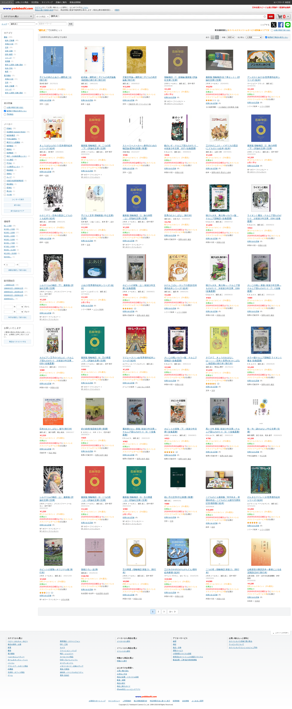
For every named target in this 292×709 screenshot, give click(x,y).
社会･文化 (9, 68)
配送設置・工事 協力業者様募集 (185, 660)
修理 (174, 641)
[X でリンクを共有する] (273, 27)
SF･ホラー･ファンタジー (173, 103)
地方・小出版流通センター (17, 156)
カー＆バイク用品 (66, 657)
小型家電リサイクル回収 (182, 653)
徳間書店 (10, 146)
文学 (47, 104)
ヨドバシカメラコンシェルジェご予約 (243, 647)
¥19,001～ (8, 257)
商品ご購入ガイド (123, 686)
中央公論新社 (12, 139)
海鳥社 (9, 174)
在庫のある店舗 (45, 100)
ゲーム (10, 675)
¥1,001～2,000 (9, 229)
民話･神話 (52, 453)
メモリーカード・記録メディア (71, 666)
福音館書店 (11, 135)
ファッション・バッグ (68, 650)
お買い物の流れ (123, 671)
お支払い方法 (122, 674)
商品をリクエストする (17, 342)
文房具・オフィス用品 (16, 672)
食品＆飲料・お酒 (14, 644)
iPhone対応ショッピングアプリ (128, 689)
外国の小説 (179, 172)
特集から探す (122, 661)
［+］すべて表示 (17, 199)
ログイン (38, 7)
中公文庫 (263, 456)
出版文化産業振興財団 (15, 181)
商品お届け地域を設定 (44, 10)
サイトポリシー (114, 701)
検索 (70, 24)
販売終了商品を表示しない (278, 37)
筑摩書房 (10, 153)
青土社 (9, 191)
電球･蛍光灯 (64, 675)
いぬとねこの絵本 (143, 387)
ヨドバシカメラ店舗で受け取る (240, 641)
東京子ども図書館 (13, 142)
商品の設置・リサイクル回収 (128, 677)
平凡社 (9, 163)
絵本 (88, 104)
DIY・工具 (64, 644)
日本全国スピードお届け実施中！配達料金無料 (271, 7)
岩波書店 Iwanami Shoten (16, 132)
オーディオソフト (66, 663)
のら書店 (10, 160)
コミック (8, 58)
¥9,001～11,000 (10, 250)
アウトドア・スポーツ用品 (18, 666)
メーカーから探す (123, 641)
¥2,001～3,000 (9, 232)
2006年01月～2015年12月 (13, 292)
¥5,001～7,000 (9, 243)
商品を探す (121, 683)
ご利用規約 (127, 701)
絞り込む (17, 205)
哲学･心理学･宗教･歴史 (14, 65)
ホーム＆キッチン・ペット (18, 660)
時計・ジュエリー (66, 653)
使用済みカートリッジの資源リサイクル (188, 657)
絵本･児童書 (9, 40)
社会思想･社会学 (102, 593)
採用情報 (176, 701)
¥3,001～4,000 (9, 236)
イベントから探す (123, 651)
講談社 (9, 149)
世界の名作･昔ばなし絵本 (221, 172)
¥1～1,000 (8, 226)
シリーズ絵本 (265, 106)
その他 (9, 194)
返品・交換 (177, 647)
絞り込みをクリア (17, 211)
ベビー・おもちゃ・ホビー (18, 641)
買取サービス (178, 650)
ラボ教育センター (13, 167)
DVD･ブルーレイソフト (69, 660)
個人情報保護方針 (140, 701)
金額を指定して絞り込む (17, 270)
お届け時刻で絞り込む (282, 30)
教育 (6, 71)
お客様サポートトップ (97, 701)
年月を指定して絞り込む (17, 317)
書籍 (5, 37)
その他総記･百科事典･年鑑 (228, 107)
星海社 (9, 187)
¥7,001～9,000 (9, 246)
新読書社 (10, 184)
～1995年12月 (9, 285)
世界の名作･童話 (184, 239)
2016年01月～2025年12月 (13, 295)
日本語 (257, 601)
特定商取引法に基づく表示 (160, 701)
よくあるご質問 (197, 701)
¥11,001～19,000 (10, 253)
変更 (117, 10)
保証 (174, 644)
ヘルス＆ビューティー (16, 657)
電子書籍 (7, 75)
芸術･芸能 (9, 51)
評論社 (9, 128)
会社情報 (185, 701)
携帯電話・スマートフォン (70, 641)
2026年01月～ (9, 299)
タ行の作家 (65, 599)
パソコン (11, 663)
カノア (9, 177)
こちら (85, 7)
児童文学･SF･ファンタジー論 (139, 104)
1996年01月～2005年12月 (13, 288)
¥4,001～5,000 (9, 239)
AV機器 (10, 669)
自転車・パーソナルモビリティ (71, 672)
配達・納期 (121, 680)
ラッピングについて (236, 644)
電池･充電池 (64, 669)
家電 (9, 647)
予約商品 (10, 114)
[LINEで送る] (287, 27)
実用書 (7, 61)
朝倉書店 (10, 170)
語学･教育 (9, 54)
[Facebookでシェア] (280, 27)
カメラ (62, 647)
